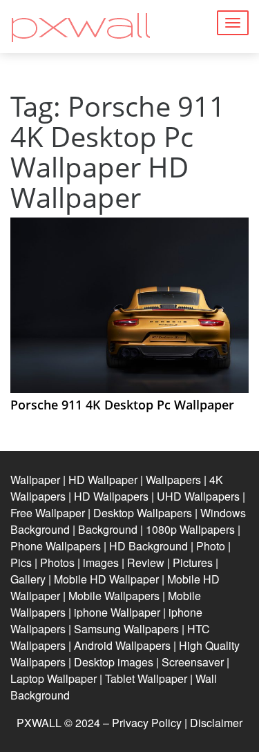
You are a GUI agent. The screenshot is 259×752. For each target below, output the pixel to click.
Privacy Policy (147, 723)
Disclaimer (216, 723)
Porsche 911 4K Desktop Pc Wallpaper (122, 404)
